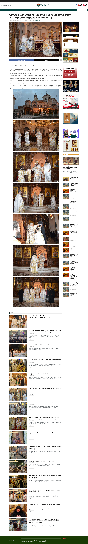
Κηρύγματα (39, 0)
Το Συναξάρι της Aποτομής (73, 190)
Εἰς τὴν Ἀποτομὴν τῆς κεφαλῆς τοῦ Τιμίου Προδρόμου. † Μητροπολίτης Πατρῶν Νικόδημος (70, 167)
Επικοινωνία (28, 540)
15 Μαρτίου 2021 (31, 20)
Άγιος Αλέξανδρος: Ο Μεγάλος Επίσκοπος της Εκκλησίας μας (45, 432)
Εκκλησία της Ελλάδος (14, 20)
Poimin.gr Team (37, 20)
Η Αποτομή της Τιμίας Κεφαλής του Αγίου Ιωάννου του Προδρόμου (70, 163)
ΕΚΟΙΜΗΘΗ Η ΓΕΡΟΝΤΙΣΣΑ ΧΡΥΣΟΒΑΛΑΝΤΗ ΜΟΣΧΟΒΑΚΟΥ (44, 504)
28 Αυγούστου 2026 (73, 181)
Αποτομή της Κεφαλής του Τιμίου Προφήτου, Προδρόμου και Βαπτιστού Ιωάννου (74, 212)
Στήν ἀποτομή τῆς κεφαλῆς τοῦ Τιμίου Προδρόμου (74, 244)
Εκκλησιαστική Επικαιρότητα (23, 20)
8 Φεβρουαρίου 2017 (73, 208)
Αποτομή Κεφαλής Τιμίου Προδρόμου (73, 232)
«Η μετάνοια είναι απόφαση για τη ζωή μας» (41, 461)
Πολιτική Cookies (24, 541)
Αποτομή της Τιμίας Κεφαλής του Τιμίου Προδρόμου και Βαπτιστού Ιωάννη (74, 256)
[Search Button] (86, 10)
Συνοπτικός (35, 0)
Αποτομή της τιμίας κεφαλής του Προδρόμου (73, 294)
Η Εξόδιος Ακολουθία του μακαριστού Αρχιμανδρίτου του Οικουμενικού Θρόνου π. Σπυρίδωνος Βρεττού (45, 331)
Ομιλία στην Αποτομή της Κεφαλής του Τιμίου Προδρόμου (74, 249)
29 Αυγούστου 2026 (32, 493)
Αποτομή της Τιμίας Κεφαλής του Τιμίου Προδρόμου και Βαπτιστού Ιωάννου (74, 226)
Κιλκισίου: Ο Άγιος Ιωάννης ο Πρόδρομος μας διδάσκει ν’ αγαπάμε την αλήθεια (45, 490)
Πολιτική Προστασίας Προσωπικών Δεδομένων (46, 540)
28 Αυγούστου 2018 (73, 240)
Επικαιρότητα (30, 0)
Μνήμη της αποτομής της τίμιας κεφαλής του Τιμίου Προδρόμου (74, 283)
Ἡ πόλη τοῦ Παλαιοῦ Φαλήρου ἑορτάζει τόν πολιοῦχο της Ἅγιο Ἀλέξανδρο (45, 476)
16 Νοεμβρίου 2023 (73, 246)
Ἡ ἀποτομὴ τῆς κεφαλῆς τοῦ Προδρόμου (72, 268)
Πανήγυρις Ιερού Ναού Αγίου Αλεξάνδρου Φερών (42, 374)
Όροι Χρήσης (34, 540)
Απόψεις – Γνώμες (44, 0)
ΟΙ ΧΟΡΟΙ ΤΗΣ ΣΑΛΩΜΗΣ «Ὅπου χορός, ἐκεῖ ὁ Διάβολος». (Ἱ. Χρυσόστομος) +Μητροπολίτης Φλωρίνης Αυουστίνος (74, 198)
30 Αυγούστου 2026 (32, 318)
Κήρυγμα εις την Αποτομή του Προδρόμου (73, 238)
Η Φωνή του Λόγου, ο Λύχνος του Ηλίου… (40, 345)
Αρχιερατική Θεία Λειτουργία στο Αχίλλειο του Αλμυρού (45, 388)
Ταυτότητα (23, 540)
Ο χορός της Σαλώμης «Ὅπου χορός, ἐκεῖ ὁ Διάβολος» (74, 184)
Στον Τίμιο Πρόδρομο (74, 287)
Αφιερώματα (57, 0)
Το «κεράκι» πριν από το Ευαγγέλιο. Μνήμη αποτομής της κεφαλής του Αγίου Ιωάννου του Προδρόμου (74, 276)
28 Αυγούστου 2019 (73, 186)
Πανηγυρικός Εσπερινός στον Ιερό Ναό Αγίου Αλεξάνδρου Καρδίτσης (45, 447)
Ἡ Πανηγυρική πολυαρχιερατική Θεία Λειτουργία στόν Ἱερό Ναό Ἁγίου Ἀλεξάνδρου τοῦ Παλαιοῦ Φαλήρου (44, 418)
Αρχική (26, 0)
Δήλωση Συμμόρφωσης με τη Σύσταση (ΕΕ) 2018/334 (37, 541)
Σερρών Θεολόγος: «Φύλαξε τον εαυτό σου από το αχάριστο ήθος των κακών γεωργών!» (42, 316)
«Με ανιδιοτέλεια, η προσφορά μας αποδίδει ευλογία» (44, 403)
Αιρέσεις (61, 0)
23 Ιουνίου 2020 (72, 202)
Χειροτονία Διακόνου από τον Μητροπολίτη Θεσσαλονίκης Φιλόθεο (45, 360)
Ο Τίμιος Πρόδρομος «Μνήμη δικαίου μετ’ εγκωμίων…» (74, 178)
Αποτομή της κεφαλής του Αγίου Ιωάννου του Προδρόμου (74, 206)
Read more (31, 339)
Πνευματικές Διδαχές (50, 0)
